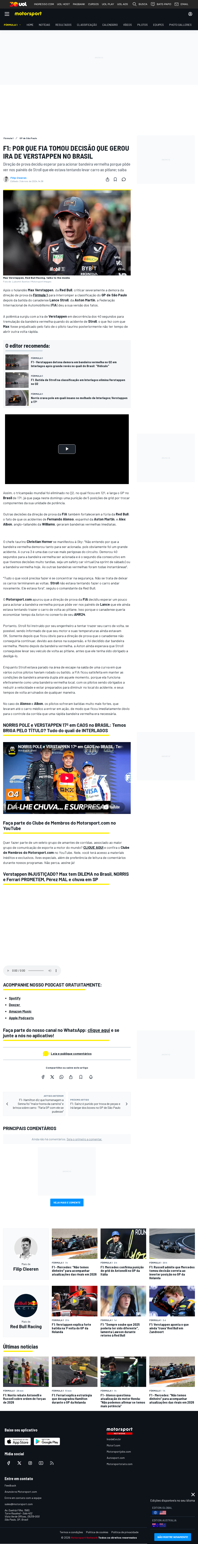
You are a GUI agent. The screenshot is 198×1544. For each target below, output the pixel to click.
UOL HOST (63, 4)
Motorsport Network (84, 1537)
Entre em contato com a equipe (23, 1497)
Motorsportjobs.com (119, 1451)
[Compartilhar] (107, 179)
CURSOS (93, 4)
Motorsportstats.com (119, 1464)
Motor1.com (113, 1445)
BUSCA (143, 4)
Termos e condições (71, 1532)
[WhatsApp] (61, 1077)
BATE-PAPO (164, 4)
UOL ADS (122, 4)
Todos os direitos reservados (117, 1537)
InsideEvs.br (114, 1439)
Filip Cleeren (18, 177)
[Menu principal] (7, 14)
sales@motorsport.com (19, 1504)
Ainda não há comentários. (67, 1139)
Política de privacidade (124, 1532)
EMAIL (184, 4)
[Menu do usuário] (190, 14)
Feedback (10, 1485)
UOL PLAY (108, 4)
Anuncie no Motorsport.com (21, 1491)
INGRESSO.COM (44, 4)
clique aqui (99, 1030)
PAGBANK (79, 4)
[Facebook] (43, 1077)
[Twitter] (52, 1077)
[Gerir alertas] (91, 1077)
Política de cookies (97, 1532)
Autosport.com (116, 1457)
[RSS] (52, 1463)
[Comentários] (125, 179)
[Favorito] (115, 179)
